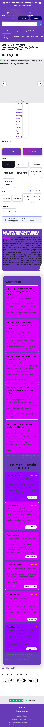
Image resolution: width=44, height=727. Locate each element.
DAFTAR (36, 18)
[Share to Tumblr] (37, 680)
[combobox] (20, 24)
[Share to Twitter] (4, 680)
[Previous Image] (4, 83)
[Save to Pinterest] (24, 680)
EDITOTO (6, 238)
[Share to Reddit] (31, 680)
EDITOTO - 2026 (8, 668)
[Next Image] (40, 83)
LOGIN (23, 18)
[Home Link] (11, 16)
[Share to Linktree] (18, 680)
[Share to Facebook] (11, 680)
